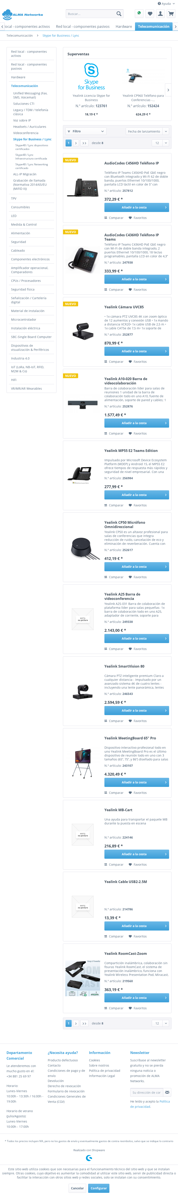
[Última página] (84, 143)
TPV (13, 198)
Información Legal (102, 1076)
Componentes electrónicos (30, 259)
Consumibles (20, 207)
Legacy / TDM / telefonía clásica (30, 112)
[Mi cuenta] (160, 13)
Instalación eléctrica (25, 328)
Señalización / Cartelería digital (28, 300)
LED (13, 216)
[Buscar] (119, 13)
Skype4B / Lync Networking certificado (31, 166)
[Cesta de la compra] (171, 13)
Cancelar (77, 1188)
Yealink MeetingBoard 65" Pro (130, 738)
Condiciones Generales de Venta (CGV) (67, 1099)
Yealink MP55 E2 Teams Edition (131, 450)
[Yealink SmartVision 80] (82, 691)
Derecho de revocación (64, 1086)
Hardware (18, 77)
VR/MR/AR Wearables (26, 388)
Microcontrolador (23, 319)
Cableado (18, 250)
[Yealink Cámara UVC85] (82, 331)
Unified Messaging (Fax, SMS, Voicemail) (30, 95)
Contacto (54, 1065)
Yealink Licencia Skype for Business (91, 98)
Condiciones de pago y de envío (66, 1073)
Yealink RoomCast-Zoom (125, 953)
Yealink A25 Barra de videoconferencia (122, 596)
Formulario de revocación (66, 1091)
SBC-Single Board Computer (31, 337)
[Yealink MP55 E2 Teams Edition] (82, 475)
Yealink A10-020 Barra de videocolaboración (125, 381)
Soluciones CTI (23, 104)
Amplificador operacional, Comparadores (29, 270)
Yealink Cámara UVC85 (124, 307)
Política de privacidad (104, 1071)
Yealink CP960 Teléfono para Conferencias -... (143, 98)
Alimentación (20, 233)
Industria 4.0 (20, 358)
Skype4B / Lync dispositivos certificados (31, 147)
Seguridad (18, 242)
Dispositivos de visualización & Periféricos (30, 347)
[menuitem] (95, 13)
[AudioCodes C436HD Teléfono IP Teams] (82, 259)
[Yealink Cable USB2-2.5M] (82, 906)
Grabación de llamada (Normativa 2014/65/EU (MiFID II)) (30, 184)
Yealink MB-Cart (118, 810)
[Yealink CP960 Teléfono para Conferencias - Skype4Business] (143, 76)
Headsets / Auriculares (29, 127)
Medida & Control (24, 224)
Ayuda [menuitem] (166, 4)
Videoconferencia (25, 133)
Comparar (116, 218)
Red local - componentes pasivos (29, 66)
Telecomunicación (24, 86)
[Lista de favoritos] (149, 13)
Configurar (99, 1188)
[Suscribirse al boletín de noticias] (167, 1092)
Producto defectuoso (63, 1060)
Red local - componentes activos (29, 53)
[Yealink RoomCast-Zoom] (82, 978)
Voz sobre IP (22, 120)
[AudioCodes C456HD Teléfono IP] (82, 188)
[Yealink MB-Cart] (82, 834)
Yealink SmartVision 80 (124, 666)
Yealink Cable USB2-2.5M (125, 882)
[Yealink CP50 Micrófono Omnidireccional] (82, 547)
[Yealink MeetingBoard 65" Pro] (82, 762)
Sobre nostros (99, 1065)
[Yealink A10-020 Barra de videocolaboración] (82, 403)
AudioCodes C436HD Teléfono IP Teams (131, 237)
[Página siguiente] (76, 143)
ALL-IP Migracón (24, 174)
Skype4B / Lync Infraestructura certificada (31, 156)
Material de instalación (27, 311)
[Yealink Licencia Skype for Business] (91, 76)
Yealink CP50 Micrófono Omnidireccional (124, 524)
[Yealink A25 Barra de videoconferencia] (82, 619)
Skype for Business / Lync (32, 139)
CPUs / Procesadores (26, 281)
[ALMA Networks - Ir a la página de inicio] (22, 14)
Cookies (94, 1060)
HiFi (13, 380)
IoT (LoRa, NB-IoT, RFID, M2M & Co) (27, 369)
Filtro (76, 131)
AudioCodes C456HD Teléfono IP (131, 163)
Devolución (56, 1081)
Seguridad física (23, 289)
